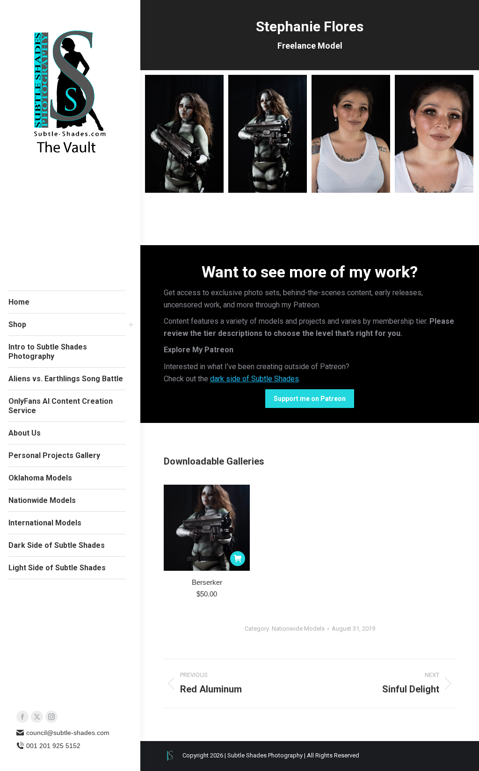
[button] (237, 558)
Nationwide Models (298, 628)
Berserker (207, 582)
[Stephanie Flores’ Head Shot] (351, 134)
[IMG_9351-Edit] (184, 134)
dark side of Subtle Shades (254, 378)
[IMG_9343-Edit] (434, 134)
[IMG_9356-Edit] (267, 134)
